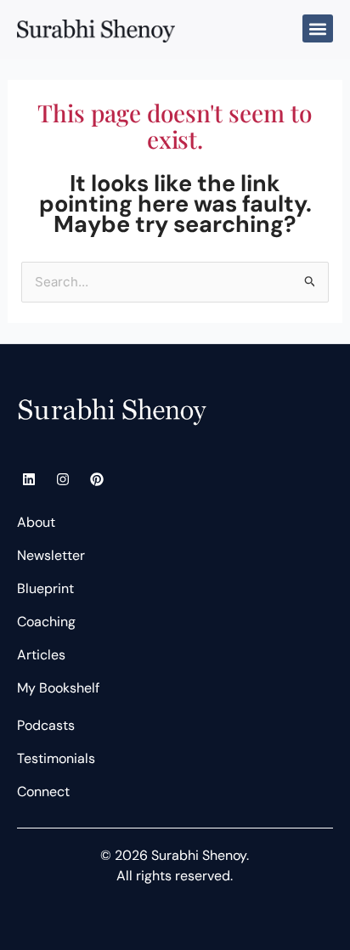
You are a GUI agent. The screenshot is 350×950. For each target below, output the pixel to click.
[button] (317, 28)
